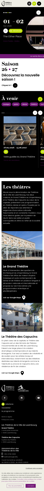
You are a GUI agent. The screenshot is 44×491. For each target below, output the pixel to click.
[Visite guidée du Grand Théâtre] (20, 130)
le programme (8, 411)
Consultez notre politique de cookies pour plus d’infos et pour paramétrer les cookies (22, 480)
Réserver (17, 31)
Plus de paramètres (15, 486)
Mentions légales (7, 417)
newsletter (6, 408)
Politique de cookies (8, 420)
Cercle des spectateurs (12, 160)
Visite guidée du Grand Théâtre (19, 156)
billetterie (9, 404)
